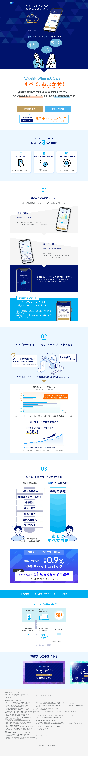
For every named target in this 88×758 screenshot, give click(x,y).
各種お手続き (8, 738)
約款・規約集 (15, 738)
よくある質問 (33, 738)
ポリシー (27, 738)
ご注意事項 (21, 738)
